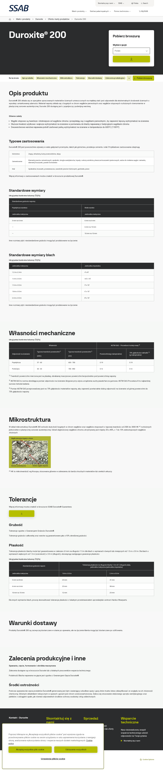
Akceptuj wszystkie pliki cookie (30, 749)
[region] (53, 746)
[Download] (21, 513)
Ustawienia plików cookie (53, 759)
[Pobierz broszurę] (131, 59)
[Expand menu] (129, 78)
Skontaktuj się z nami (132, 741)
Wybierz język (120, 45)
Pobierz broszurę (144, 78)
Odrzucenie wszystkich (75, 749)
